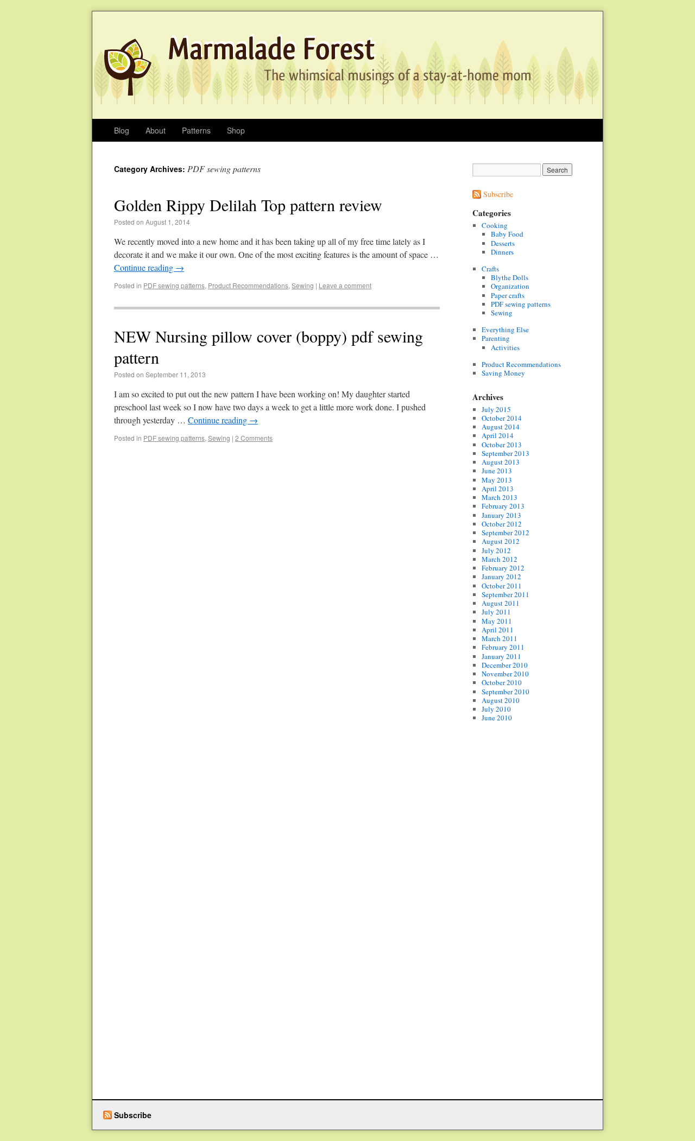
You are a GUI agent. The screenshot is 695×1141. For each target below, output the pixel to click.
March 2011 (499, 638)
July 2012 (496, 550)
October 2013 (502, 444)
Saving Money (503, 373)
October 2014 (502, 418)
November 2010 (505, 674)
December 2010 (505, 665)
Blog (121, 130)
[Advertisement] (515, 924)
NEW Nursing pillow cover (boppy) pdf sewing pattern (268, 346)
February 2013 (503, 506)
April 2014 (498, 435)
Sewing (303, 285)
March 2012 (499, 559)
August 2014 (501, 427)
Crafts (490, 269)
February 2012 (503, 568)
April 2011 (498, 630)
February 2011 (503, 647)
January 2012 (501, 576)
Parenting (496, 338)
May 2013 (497, 480)
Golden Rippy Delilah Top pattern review (248, 204)
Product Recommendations (248, 285)
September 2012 (505, 532)
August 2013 (501, 462)
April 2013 (498, 488)
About (156, 130)
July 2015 (496, 409)
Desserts (503, 243)
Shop (236, 130)
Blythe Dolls (509, 277)
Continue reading (149, 267)
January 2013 (501, 515)
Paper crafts (508, 295)
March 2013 (499, 497)
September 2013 (505, 453)
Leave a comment (345, 285)
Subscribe (498, 194)
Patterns (196, 130)
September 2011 (505, 594)
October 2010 (502, 682)
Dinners (502, 252)
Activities (505, 347)
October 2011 (502, 586)
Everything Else (505, 329)
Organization (510, 286)
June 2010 (497, 717)
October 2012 (502, 524)
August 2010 (501, 700)
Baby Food (507, 234)
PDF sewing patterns (174, 285)
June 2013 (497, 471)
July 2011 (496, 612)
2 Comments (254, 437)
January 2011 (501, 656)
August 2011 (501, 603)
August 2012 (501, 541)
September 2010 (505, 691)
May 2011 (497, 621)
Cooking (495, 225)
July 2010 (496, 709)
